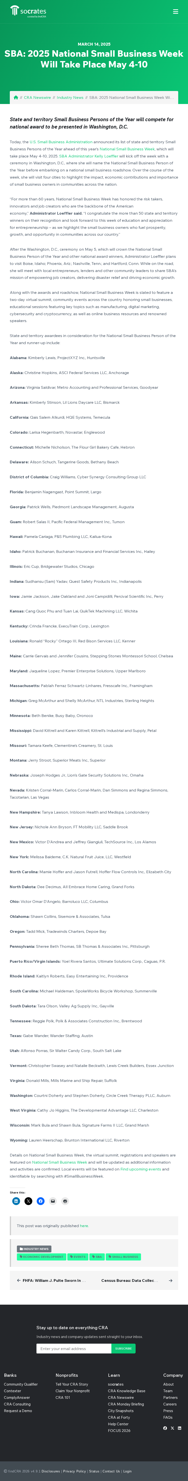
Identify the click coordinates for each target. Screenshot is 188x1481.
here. (84, 1225)
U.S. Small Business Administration (61, 141)
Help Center (118, 1424)
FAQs (168, 1417)
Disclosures (51, 1471)
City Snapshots (121, 1410)
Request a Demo (18, 1410)
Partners (170, 1397)
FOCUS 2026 (119, 1430)
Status (94, 1471)
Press (168, 1410)
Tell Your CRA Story (72, 1384)
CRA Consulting (17, 1404)
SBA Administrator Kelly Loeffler (88, 156)
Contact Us (111, 1471)
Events (79, 1257)
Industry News (70, 97)
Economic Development (43, 1257)
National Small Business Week (127, 148)
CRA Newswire (37, 97)
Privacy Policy (74, 1471)
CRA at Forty (119, 1417)
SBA (99, 1257)
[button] (175, 11)
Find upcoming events (140, 1169)
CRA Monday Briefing (126, 1404)
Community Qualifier (21, 1384)
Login (127, 1471)
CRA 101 (63, 1397)
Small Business (125, 1257)
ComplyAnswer (17, 1397)
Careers (170, 1404)
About (168, 1384)
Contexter (12, 1391)
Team (168, 1391)
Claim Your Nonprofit (73, 1391)
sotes (116, 1384)
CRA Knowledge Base (126, 1391)
